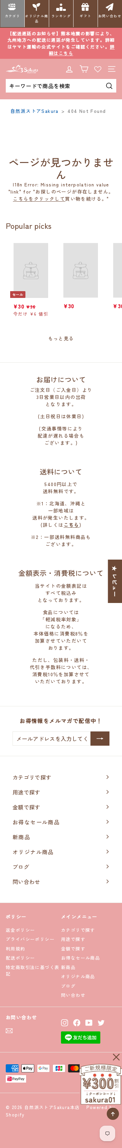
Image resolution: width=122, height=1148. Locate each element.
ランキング (61, 16)
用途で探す (73, 939)
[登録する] (99, 738)
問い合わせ (73, 995)
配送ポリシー (20, 957)
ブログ (68, 986)
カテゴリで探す (78, 930)
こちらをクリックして (39, 198)
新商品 (68, 967)
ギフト (85, 16)
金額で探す (73, 948)
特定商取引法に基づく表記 (32, 970)
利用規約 (15, 948)
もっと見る (61, 338)
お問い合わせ (109, 16)
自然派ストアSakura (34, 110)
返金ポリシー (20, 930)
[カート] (84, 69)
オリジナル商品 (36, 18)
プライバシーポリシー (30, 939)
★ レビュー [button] (115, 581)
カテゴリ (12, 16)
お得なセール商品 (80, 957)
